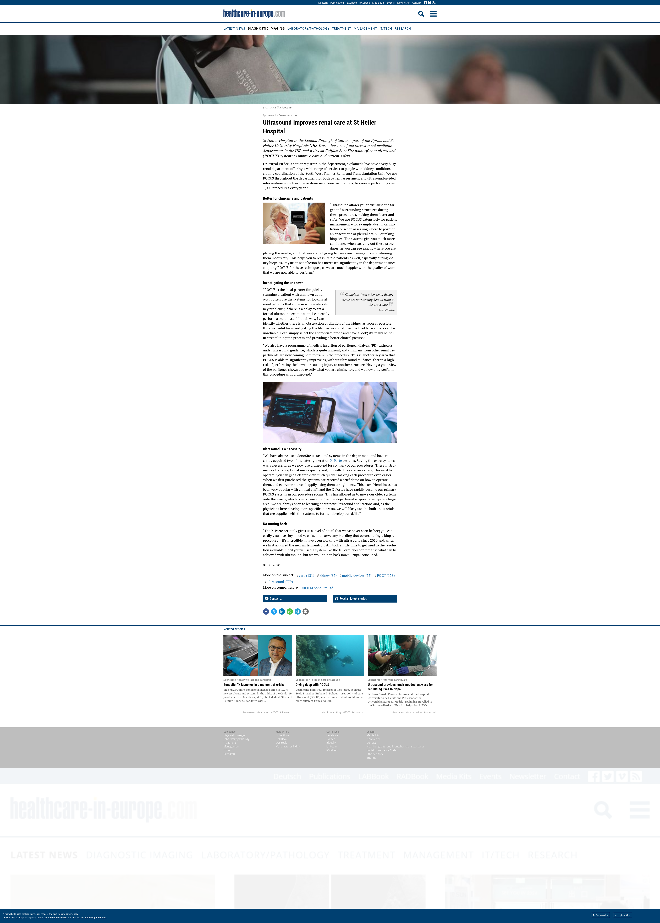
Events (391, 2)
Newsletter (403, 2)
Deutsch (323, 2)
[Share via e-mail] (305, 611)
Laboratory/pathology (308, 28)
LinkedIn (331, 746)
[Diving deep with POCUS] (330, 655)
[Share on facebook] (266, 611)
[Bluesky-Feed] (429, 3)
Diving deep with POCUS (312, 685)
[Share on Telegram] (298, 611)
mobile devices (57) (357, 575)
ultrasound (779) (280, 581)
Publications (337, 2)
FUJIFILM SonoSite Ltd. (316, 588)
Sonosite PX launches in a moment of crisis (253, 685)
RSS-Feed (332, 750)
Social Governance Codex (382, 750)
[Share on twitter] (274, 611)
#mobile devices (414, 712)
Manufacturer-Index (288, 746)
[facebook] (425, 3)
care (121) (306, 575)
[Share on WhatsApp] (290, 611)
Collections (282, 735)
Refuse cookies (600, 915)
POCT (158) (386, 575)
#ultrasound (285, 712)
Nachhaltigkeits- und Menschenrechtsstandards (396, 746)
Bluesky (331, 743)
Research (403, 28)
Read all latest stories (352, 598)
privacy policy (29, 917)
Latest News (234, 28)
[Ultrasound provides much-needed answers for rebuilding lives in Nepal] (402, 655)
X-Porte (336, 460)
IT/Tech (386, 28)
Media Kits (378, 2)
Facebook (332, 735)
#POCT (274, 712)
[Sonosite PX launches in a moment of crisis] (257, 655)
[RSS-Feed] (434, 3)
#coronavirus (249, 712)
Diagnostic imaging (266, 28)
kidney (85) (328, 575)
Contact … (275, 598)
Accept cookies (622, 915)
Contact (416, 2)
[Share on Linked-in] (282, 611)
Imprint (371, 758)
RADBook (364, 2)
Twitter (330, 739)
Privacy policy (375, 754)
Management (365, 28)
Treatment (341, 28)
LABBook (352, 2)
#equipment (263, 712)
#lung (338, 712)
